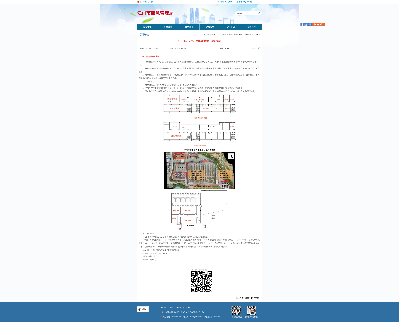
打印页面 (246, 298)
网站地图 (163, 307)
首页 (215, 34)
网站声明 (186, 307)
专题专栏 (251, 27)
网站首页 (147, 27)
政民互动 (231, 27)
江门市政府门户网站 (146, 2)
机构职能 (168, 27)
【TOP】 (238, 298)
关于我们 (171, 307)
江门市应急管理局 (155, 13)
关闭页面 (255, 298)
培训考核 (257, 34)
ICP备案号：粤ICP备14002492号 (192, 317)
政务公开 (189, 27)
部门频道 (222, 34)
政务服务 (210, 27)
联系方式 (179, 307)
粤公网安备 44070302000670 (171, 317)
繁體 (240, 2)
